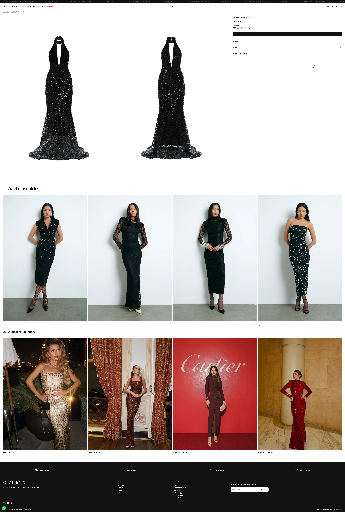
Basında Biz (120, 487)
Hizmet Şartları (178, 498)
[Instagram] (4, 503)
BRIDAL (44, 6)
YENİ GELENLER (26, 6)
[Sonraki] (341, 191)
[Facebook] (8, 503)
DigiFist (33, 509)
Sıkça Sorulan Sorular (180, 487)
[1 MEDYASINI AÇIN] (224, 179)
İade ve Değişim (178, 493)
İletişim (176, 485)
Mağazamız (120, 490)
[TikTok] (11, 503)
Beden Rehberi (178, 490)
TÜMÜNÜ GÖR (329, 191)
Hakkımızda (120, 485)
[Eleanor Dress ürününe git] (45, 258)
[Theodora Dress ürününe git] (130, 258)
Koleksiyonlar (120, 493)
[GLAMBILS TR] (14, 482)
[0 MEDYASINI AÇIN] (112, 179)
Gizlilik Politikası (178, 495)
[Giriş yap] (337, 6)
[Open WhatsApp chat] (4, 508)
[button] (333, 6)
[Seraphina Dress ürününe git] (215, 258)
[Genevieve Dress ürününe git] (300, 258)
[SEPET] (341, 6)
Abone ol (263, 489)
